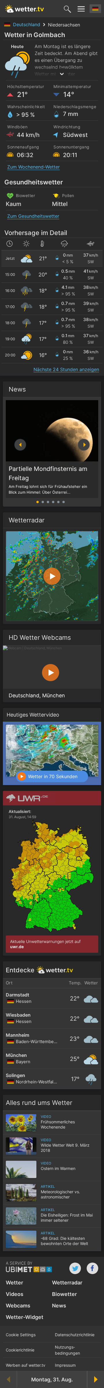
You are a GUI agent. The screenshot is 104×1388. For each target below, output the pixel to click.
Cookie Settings (21, 1334)
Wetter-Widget (24, 1317)
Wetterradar (67, 1283)
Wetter (14, 1283)
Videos (14, 1294)
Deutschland (27, 24)
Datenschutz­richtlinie (74, 1334)
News (17, 389)
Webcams (18, 1306)
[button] (84, 444)
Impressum (65, 1365)
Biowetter (64, 1294)
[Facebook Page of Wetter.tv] (92, 1268)
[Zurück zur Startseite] (24, 8)
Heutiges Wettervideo (33, 715)
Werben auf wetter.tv (25, 1365)
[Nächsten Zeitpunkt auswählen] (95, 1379)
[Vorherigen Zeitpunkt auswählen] (8, 1379)
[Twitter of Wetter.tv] (75, 1268)
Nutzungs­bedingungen (67, 1350)
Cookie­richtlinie (20, 1349)
